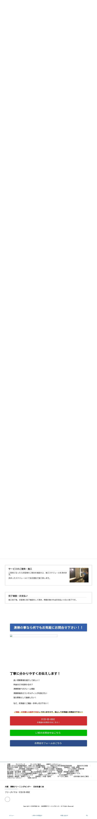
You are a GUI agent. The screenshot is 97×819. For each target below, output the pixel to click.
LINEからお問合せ (37, 815)
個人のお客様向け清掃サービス (41, 772)
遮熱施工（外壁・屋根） (72, 767)
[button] (48, 720)
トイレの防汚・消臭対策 (75, 769)
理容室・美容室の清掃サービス (68, 772)
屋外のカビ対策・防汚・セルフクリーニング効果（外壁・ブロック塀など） (33, 767)
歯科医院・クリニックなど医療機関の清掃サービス (24, 773)
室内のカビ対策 (82, 765)
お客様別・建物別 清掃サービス (18, 776)
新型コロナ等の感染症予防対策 (61, 765)
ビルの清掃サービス (66, 775)
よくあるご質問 (73, 770)
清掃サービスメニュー (54, 764)
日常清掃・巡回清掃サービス (28, 769)
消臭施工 (10, 769)
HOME (8, 764)
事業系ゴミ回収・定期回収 (53, 769)
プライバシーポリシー (14, 778)
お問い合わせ (32, 778)
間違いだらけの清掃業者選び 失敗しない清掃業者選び (26, 765)
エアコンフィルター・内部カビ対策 (19, 770)
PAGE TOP (92, 807)
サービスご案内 (35, 764)
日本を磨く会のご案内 (81, 776)
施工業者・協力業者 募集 (16, 772)
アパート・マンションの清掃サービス (20, 775)
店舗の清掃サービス (54, 773)
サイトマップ (20, 764)
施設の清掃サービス (73, 773)
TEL (87, 815)
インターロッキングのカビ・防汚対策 (50, 770)
